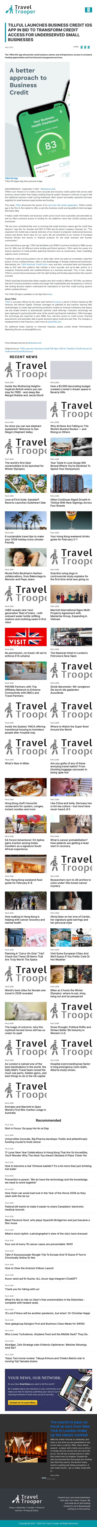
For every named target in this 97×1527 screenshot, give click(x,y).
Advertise (21, 1507)
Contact (30, 1507)
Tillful (18, 205)
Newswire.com (48, 189)
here (50, 294)
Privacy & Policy (31, 1510)
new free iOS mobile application (63, 205)
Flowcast (57, 302)
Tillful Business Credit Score (34, 264)
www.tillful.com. (54, 322)
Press (12, 1507)
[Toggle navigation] (88, 9)
